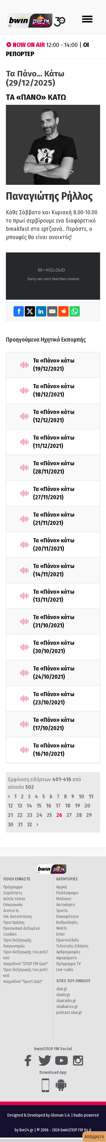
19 (77, 805)
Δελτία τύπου (14, 898)
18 (67, 805)
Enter (60, 934)
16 (48, 805)
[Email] (52, 311)
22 (20, 815)
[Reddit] (63, 311)
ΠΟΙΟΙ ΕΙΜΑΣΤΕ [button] (16, 879)
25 (49, 815)
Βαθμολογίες (67, 922)
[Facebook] (19, 311)
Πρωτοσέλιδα (67, 940)
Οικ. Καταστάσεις (17, 916)
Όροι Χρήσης (14, 922)
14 (29, 805)
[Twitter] (30, 311)
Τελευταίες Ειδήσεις (72, 946)
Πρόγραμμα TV (68, 963)
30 (11, 824)
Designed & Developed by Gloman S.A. (38, 1115)
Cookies (10, 934)
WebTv (61, 928)
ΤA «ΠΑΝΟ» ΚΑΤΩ (36, 97)
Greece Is (11, 910)
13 (19, 805)
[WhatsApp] (74, 311)
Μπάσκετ (64, 898)
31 (20, 824)
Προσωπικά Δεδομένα (21, 928)
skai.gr (61, 988)
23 (29, 815)
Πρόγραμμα (13, 887)
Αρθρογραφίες (68, 952)
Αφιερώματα (66, 957)
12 (10, 805)
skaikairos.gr (67, 1006)
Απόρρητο (94, 1136)
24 (39, 815)
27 (69, 815)
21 (10, 815)
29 (89, 815)
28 (79, 815)
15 (39, 805)
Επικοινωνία (13, 904)
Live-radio (64, 969)
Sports (62, 910)
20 (87, 805)
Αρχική (61, 887)
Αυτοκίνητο (65, 904)
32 (29, 824)
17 (58, 805)
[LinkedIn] (41, 311)
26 (59, 815)
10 (81, 796)
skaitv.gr (63, 994)
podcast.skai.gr (69, 1012)
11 (91, 796)
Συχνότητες (12, 892)
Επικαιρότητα (67, 916)
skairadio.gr (66, 1000)
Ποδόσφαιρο (67, 892)
